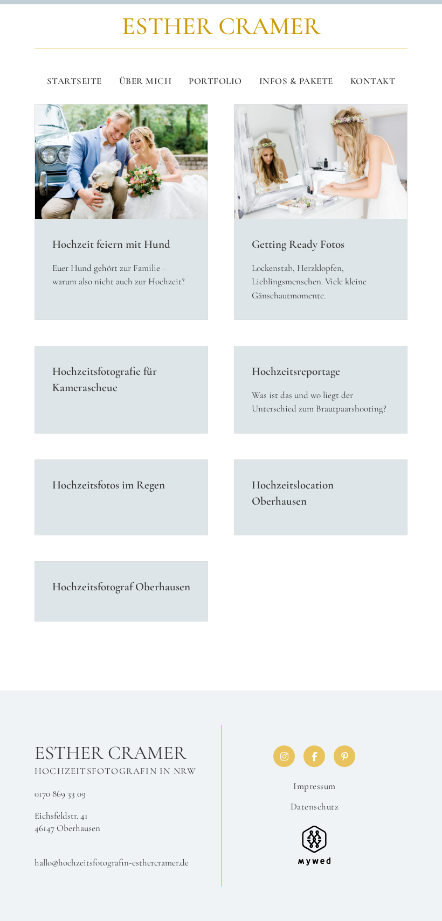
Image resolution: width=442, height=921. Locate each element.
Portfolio (215, 81)
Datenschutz (315, 806)
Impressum (314, 786)
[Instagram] (284, 756)
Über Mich (145, 81)
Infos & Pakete (296, 81)
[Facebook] (314, 756)
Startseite (74, 81)
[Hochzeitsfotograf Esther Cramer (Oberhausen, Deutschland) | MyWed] (314, 844)
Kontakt (373, 81)
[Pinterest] (344, 756)
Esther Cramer (110, 753)
